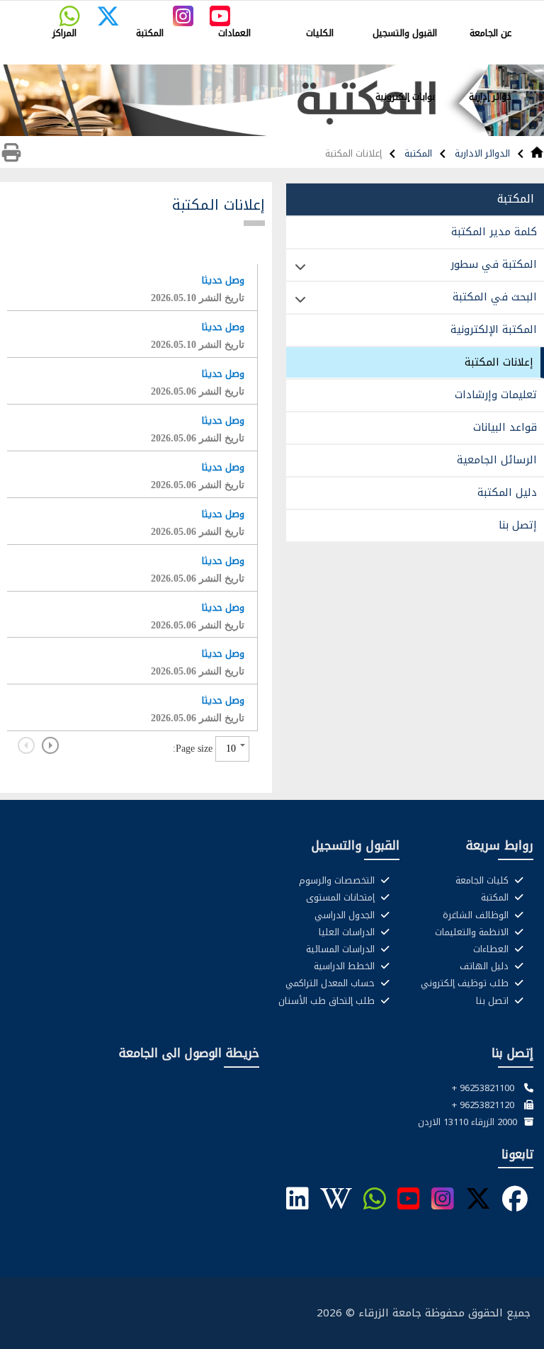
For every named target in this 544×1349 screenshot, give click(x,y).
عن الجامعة (490, 33)
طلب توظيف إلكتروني (466, 983)
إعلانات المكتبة (499, 362)
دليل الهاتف (485, 966)
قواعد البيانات (505, 427)
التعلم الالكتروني (385, 11)
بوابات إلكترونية (405, 97)
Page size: (192, 748)
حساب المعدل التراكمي (331, 983)
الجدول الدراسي (346, 915)
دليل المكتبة (507, 492)
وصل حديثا (223, 280)
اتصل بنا (493, 1001)
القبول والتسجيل (405, 33)
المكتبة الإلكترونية (493, 329)
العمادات (234, 33)
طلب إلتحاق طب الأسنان (328, 1001)
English (282, 11)
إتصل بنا (518, 525)
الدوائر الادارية (481, 153)
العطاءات (492, 949)
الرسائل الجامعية (497, 460)
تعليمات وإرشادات (496, 395)
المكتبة (150, 33)
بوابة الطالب (445, 11)
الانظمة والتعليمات (473, 932)
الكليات (320, 33)
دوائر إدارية (490, 97)
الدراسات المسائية (342, 949)
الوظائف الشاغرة (477, 915)
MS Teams (325, 11)
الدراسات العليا (348, 932)
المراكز (64, 33)
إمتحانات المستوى (342, 897)
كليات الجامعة (483, 880)
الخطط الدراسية (346, 966)
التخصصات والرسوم (338, 880)
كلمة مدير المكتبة (494, 232)
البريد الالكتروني (502, 11)
